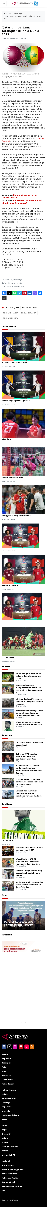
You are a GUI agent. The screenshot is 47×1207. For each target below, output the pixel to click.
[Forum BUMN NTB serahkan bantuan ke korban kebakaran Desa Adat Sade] (8, 783)
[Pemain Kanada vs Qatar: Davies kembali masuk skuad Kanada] (23, 461)
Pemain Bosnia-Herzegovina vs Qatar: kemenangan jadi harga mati (20, 399)
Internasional (8, 1165)
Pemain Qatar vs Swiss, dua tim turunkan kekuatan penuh (22, 584)
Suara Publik (7, 1080)
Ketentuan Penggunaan (13, 1169)
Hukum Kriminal (9, 1090)
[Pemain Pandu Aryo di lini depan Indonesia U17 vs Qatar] (23, 641)
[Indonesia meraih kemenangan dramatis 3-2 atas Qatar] (23, 423)
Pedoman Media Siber (12, 1186)
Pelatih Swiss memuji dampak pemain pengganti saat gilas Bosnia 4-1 (20, 514)
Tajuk (4, 1130)
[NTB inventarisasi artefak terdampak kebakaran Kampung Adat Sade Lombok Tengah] (8, 769)
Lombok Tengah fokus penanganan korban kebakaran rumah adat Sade (29, 793)
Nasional (6, 1161)
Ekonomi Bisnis (9, 1098)
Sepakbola (7, 1107)
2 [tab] (20, 932)
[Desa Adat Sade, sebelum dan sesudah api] (8, 746)
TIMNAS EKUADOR (28, 313)
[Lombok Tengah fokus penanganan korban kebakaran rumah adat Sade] (8, 794)
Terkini (5, 1054)
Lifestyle (6, 1111)
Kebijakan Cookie (10, 1178)
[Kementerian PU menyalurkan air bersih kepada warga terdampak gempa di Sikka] (8, 714)
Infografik (7, 935)
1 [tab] (16, 932)
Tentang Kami (8, 1182)
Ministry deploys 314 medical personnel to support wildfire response (29, 701)
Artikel (5, 1125)
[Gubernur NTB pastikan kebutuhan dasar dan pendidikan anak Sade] (8, 757)
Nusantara (6, 1075)
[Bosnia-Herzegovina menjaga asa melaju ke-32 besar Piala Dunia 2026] (23, 346)
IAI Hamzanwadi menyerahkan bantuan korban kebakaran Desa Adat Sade (29, 884)
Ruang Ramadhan (10, 1147)
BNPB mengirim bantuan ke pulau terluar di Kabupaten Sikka (28, 676)
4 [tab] (27, 932)
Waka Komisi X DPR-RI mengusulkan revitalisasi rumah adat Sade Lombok (28, 861)
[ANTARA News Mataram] (25, 3)
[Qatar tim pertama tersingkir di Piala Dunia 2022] (23, 824)
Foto (4, 895)
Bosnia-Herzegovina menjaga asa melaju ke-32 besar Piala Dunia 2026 (23, 361)
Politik (5, 1094)
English (5, 1142)
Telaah (5, 1151)
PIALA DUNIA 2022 (29, 308)
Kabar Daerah (8, 1084)
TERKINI (6, 666)
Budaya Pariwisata (10, 1115)
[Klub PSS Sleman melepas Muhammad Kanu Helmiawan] (8, 725)
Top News (7, 804)
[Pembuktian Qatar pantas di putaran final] (22, 606)
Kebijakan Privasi (9, 1174)
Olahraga (18, 14)
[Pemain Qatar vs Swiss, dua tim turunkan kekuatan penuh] (23, 569)
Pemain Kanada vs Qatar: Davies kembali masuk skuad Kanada (22, 476)
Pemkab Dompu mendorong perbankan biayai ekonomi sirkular (29, 873)
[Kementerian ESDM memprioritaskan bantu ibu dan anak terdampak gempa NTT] (8, 688)
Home (9, 14)
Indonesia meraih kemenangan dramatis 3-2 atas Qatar (23, 437)
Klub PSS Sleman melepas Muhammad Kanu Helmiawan (23, 838)
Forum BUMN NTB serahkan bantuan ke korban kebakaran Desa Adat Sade (30, 781)
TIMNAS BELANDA (10, 313)
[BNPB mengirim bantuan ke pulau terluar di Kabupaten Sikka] (8, 677)
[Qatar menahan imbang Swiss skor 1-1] (20, 536)
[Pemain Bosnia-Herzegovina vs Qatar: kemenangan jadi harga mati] (23, 385)
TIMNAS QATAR (12, 308)
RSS (3, 1190)
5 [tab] (31, 932)
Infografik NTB (8, 1155)
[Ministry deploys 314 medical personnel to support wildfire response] (8, 702)
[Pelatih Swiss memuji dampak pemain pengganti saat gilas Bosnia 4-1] (23, 499)
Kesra (4, 1119)
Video (4, 1071)
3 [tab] (23, 932)
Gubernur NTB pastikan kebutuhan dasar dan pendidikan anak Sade (26, 756)
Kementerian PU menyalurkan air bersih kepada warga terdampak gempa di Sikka (29, 713)
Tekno (5, 1138)
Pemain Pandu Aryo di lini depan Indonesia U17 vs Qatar (22, 656)
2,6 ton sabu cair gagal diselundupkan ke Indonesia (21, 1015)
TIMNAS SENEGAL (10, 318)
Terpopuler (7, 735)
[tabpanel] (23, 915)
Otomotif (6, 1134)
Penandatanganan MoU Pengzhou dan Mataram (18, 923)
